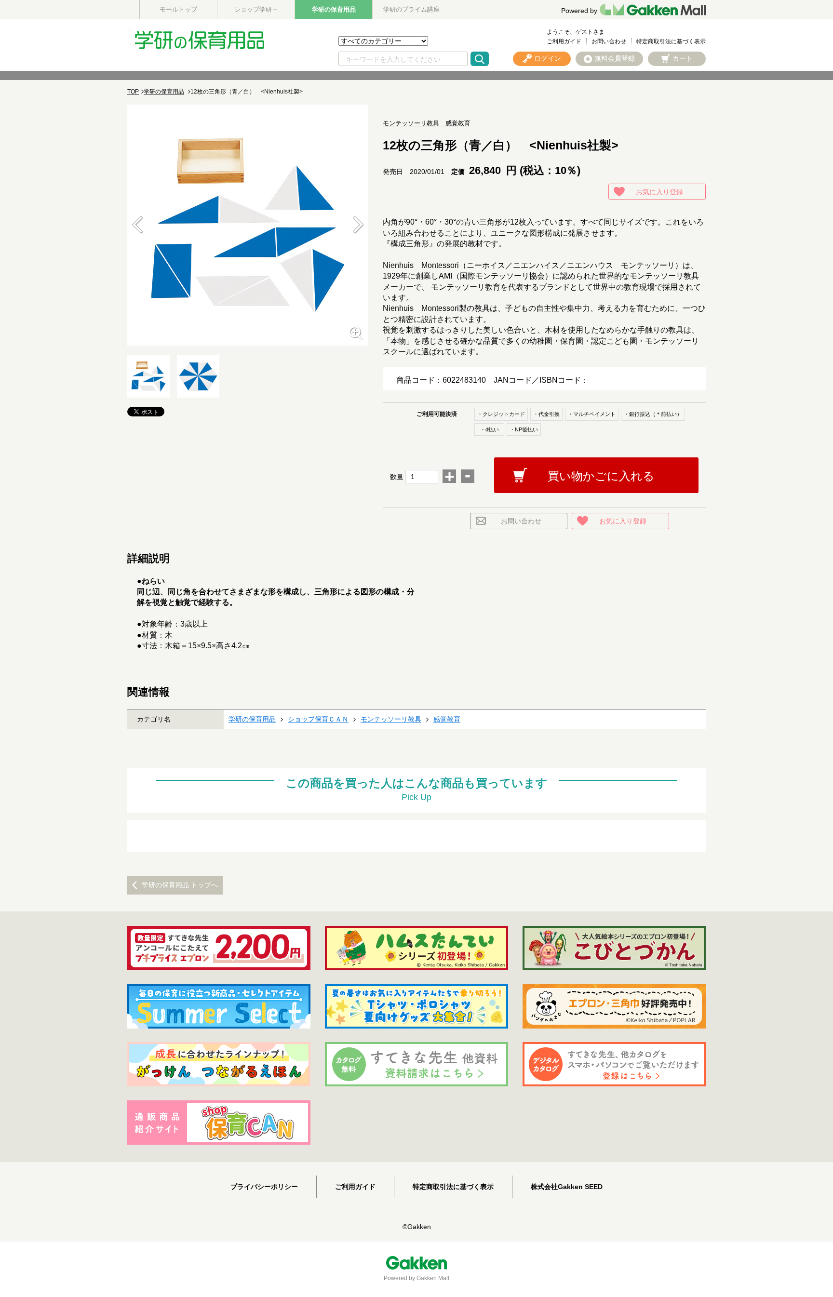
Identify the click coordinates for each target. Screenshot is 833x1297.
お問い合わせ (608, 41)
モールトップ (178, 9)
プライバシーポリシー (264, 1186)
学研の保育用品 (334, 9)
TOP (133, 91)
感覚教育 (446, 719)
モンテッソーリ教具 (391, 719)
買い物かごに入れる (601, 475)
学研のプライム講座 (411, 9)
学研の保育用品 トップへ (180, 885)
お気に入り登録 (659, 192)
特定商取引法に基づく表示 (671, 41)
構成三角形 (409, 244)
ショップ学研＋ (256, 9)
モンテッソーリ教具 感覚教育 (426, 123)
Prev (137, 225)
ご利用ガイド (564, 41)
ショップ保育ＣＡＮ (318, 719)
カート (682, 58)
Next (358, 225)
